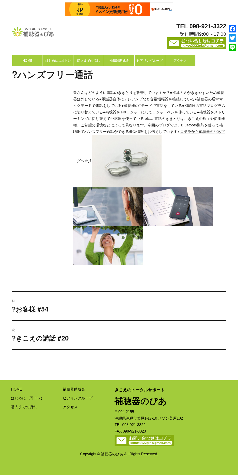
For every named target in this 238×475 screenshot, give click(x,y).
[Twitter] (232, 38)
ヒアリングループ (150, 60)
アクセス (180, 60)
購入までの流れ (88, 60)
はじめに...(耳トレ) (26, 398)
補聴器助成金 (119, 60)
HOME (27, 60)
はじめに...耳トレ (58, 60)
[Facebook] (232, 28)
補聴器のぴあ (33, 30)
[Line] (232, 47)
